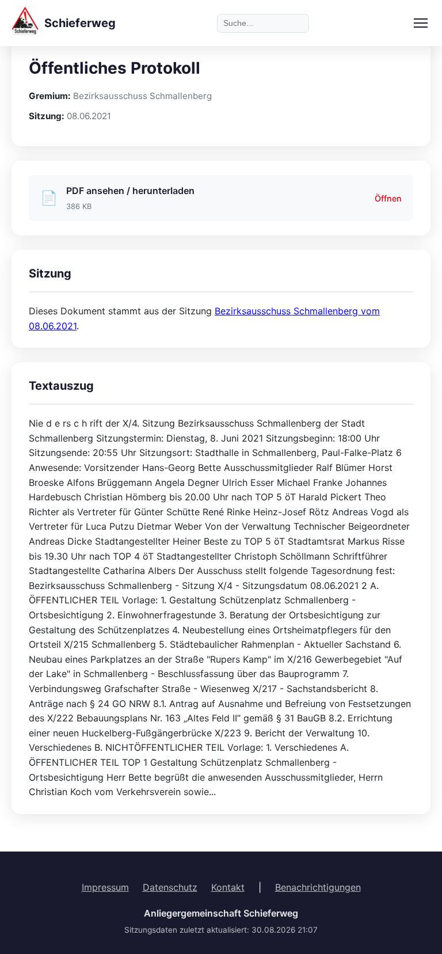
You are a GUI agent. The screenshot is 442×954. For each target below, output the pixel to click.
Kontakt (228, 887)
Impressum (105, 887)
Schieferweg (80, 23)
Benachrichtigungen (318, 887)
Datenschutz (170, 887)
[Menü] (420, 23)
